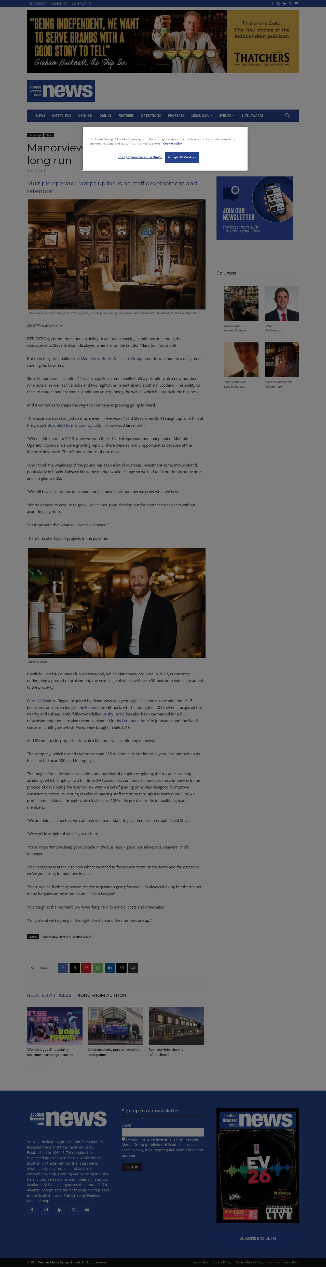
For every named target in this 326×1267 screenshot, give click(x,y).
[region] (165, 149)
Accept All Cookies (182, 157)
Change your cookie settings (140, 157)
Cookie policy (172, 143)
